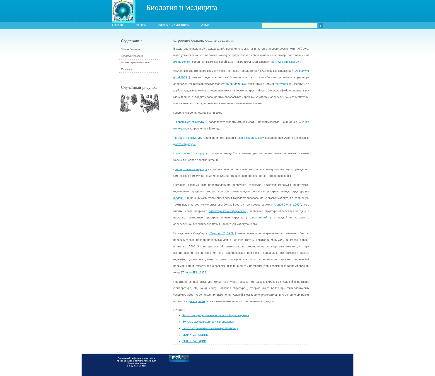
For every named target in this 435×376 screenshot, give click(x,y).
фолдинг (178, 198)
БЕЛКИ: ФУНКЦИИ (194, 341)
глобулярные (283, 84)
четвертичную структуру (191, 169)
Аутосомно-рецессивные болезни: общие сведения (215, 315)
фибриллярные (236, 84)
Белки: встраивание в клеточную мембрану (210, 328)
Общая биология (130, 49)
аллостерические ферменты (227, 211)
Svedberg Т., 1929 (221, 233)
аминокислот (181, 61)
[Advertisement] (334, 119)
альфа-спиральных (250, 137)
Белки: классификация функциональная (208, 321)
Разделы (140, 24)
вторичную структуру (188, 137)
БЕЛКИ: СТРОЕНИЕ (195, 334)
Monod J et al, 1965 (286, 204)
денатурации (196, 301)
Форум (205, 24)
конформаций (257, 217)
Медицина (127, 69)
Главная (117, 24)
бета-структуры (185, 144)
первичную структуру (190, 122)
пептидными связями (285, 61)
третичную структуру (190, 153)
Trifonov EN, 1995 (193, 272)
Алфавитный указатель (173, 24)
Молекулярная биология (135, 62)
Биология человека (132, 56)
